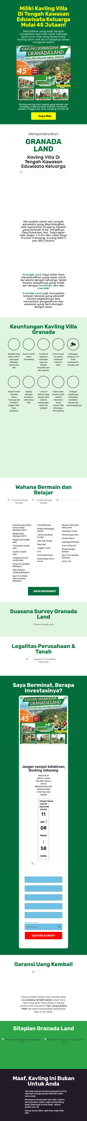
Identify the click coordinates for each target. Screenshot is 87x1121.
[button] (19, 73)
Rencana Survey (31, 922)
